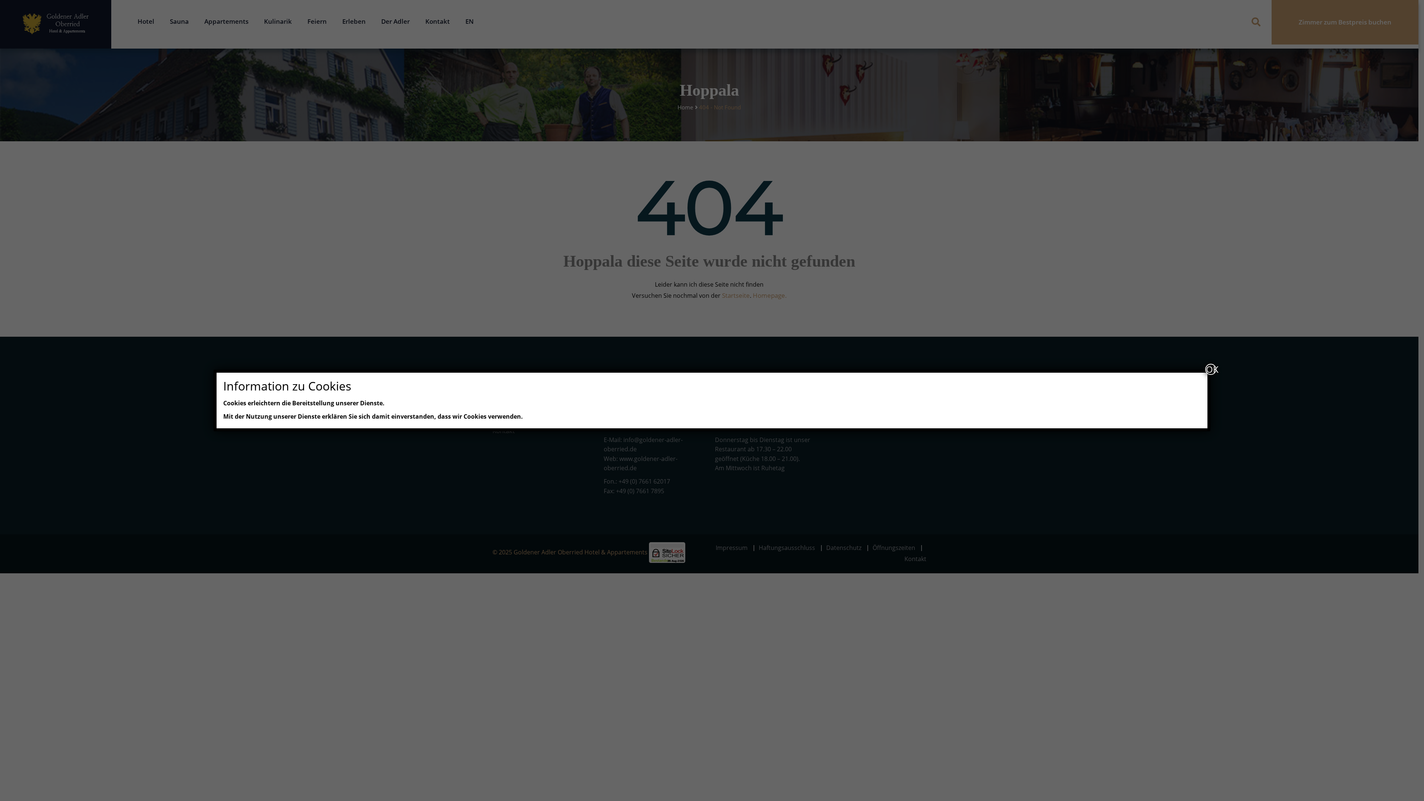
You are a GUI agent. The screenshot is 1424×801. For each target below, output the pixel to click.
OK (1211, 369)
